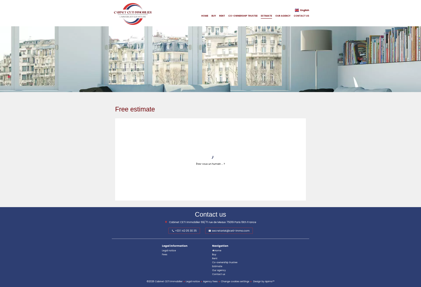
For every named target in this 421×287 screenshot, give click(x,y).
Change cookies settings (235, 281)
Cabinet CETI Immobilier (184, 222)
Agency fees (210, 281)
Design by (263, 281)
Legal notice (193, 281)
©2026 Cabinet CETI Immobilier (165, 281)
